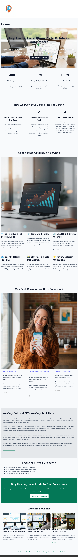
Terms (50, 552)
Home (57, 9)
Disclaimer (56, 552)
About (63, 9)
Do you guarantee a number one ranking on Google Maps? (21, 469)
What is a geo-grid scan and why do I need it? (18, 473)
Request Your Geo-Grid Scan (39, 496)
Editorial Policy (29, 552)
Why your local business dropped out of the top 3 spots (63, 530)
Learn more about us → (9, 450)
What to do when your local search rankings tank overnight (38, 530)
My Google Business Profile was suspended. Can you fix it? (21, 471)
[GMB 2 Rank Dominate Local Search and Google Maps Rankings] (8, 9)
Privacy (45, 552)
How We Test (38, 552)
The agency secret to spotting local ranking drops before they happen (14, 530)
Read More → (6, 541)
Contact (74, 9)
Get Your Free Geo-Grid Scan (39, 57)
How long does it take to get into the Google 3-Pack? (20, 467)
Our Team (20, 552)
